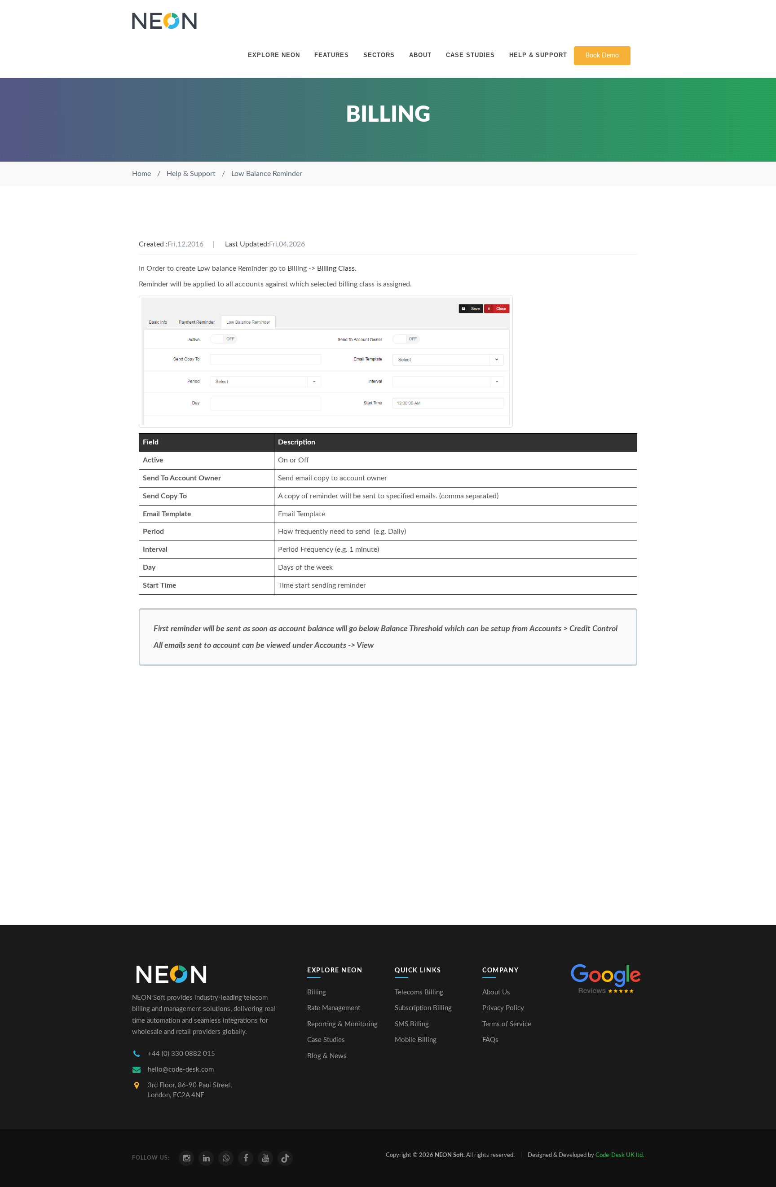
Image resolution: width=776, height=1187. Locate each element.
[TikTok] (285, 1158)
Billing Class (336, 268)
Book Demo (602, 56)
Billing (316, 992)
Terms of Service (506, 1024)
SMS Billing (412, 1024)
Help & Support (538, 55)
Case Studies (470, 55)
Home (141, 173)
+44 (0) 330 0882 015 (181, 1054)
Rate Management (333, 1008)
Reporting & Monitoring (342, 1024)
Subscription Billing (423, 1008)
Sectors (379, 55)
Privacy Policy (503, 1008)
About (420, 55)
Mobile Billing (415, 1040)
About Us (496, 992)
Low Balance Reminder (266, 173)
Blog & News (327, 1056)
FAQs (490, 1040)
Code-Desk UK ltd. (619, 1155)
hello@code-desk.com (181, 1069)
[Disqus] (388, 791)
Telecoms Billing (419, 992)
